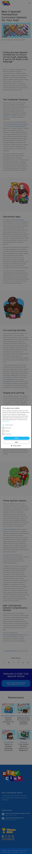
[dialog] (16, 427)
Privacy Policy (5, 421)
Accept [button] (16, 438)
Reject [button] (16, 442)
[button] (16, 445)
